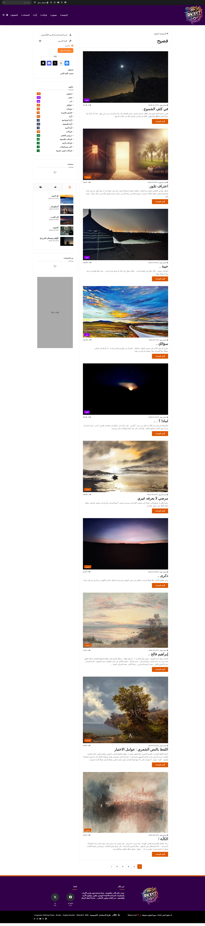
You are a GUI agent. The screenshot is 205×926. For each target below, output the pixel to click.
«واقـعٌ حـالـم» (53, 313)
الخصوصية (94, 915)
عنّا (119, 915)
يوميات (69, 109)
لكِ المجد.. (54, 242)
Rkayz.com (132, 915)
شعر (70, 97)
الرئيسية (64, 15)
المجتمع (15, 15)
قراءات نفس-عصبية (64, 150)
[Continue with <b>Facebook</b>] (67, 63)
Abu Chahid (55, 332)
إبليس (57, 330)
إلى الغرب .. (53, 263)
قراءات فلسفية (66, 139)
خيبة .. (163, 266)
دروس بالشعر (66, 135)
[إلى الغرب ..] (66, 266)
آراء (35, 15)
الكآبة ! (163, 839)
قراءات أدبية (67, 143)
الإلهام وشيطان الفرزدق (49, 284)
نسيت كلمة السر (66, 73)
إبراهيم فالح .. (158, 654)
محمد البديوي (162, 494)
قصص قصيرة (66, 113)
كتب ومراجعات (66, 147)
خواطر (69, 105)
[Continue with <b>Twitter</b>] (55, 63)
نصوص (54, 15)
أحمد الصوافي (162, 182)
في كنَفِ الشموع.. (155, 109)
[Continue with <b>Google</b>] (61, 63)
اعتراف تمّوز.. (158, 186)
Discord (80, 915)
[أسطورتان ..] (66, 255)
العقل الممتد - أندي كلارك (51, 348)
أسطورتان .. (53, 252)
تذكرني (67, 46)
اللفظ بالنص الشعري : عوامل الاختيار (141, 749)
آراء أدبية (68, 128)
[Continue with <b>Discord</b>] (49, 63)
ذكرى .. (163, 575)
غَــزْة (57, 321)
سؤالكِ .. (162, 343)
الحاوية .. (55, 273)
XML (87, 915)
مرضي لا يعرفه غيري (152, 498)
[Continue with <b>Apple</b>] (43, 63)
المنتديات (26, 15)
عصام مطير (162, 105)
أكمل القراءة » (160, 121)
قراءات (44, 15)
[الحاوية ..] (66, 276)
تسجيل (70, 70)
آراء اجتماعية (67, 120)
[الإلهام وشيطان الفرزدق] (66, 287)
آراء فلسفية (67, 124)
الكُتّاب (114, 915)
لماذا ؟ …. (160, 421)
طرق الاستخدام (105, 915)
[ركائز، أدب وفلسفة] (193, 15)
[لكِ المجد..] (66, 245)
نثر (71, 101)
